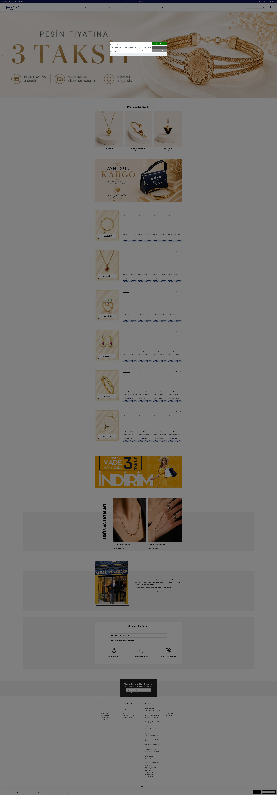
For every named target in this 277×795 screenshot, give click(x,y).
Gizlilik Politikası (114, 54)
